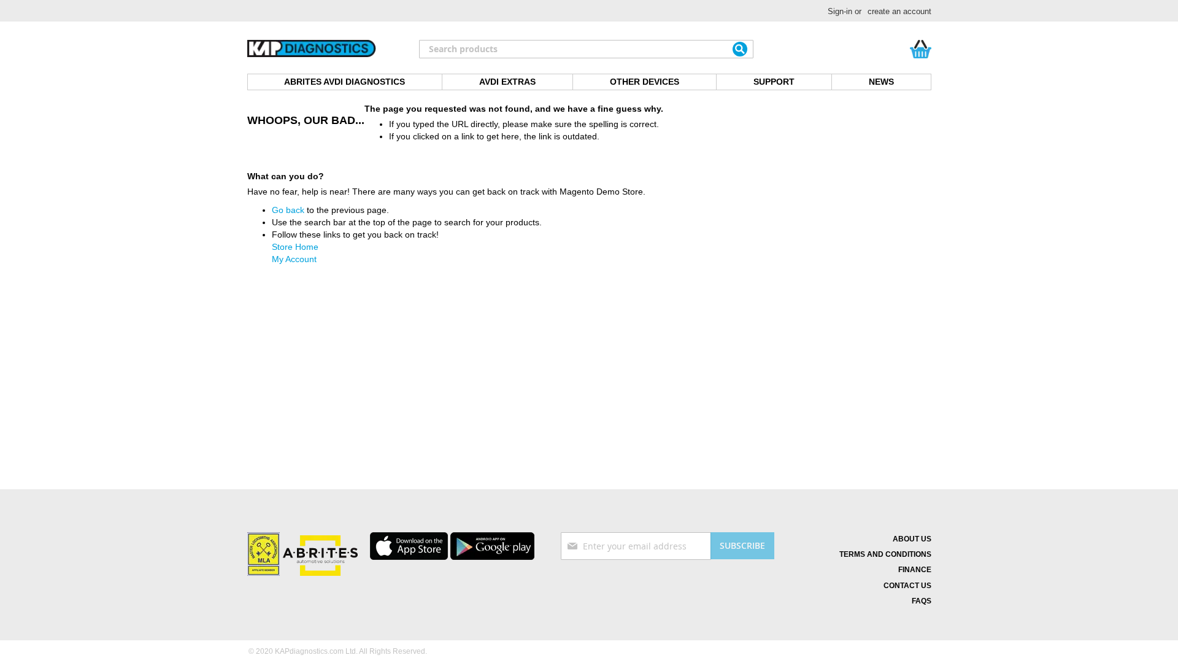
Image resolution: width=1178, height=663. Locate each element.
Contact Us (907, 585)
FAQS (921, 601)
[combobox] (586, 49)
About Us (912, 539)
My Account (294, 259)
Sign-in (840, 11)
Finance (914, 569)
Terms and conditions (885, 554)
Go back (288, 210)
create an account (899, 11)
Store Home (295, 247)
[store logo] (311, 49)
